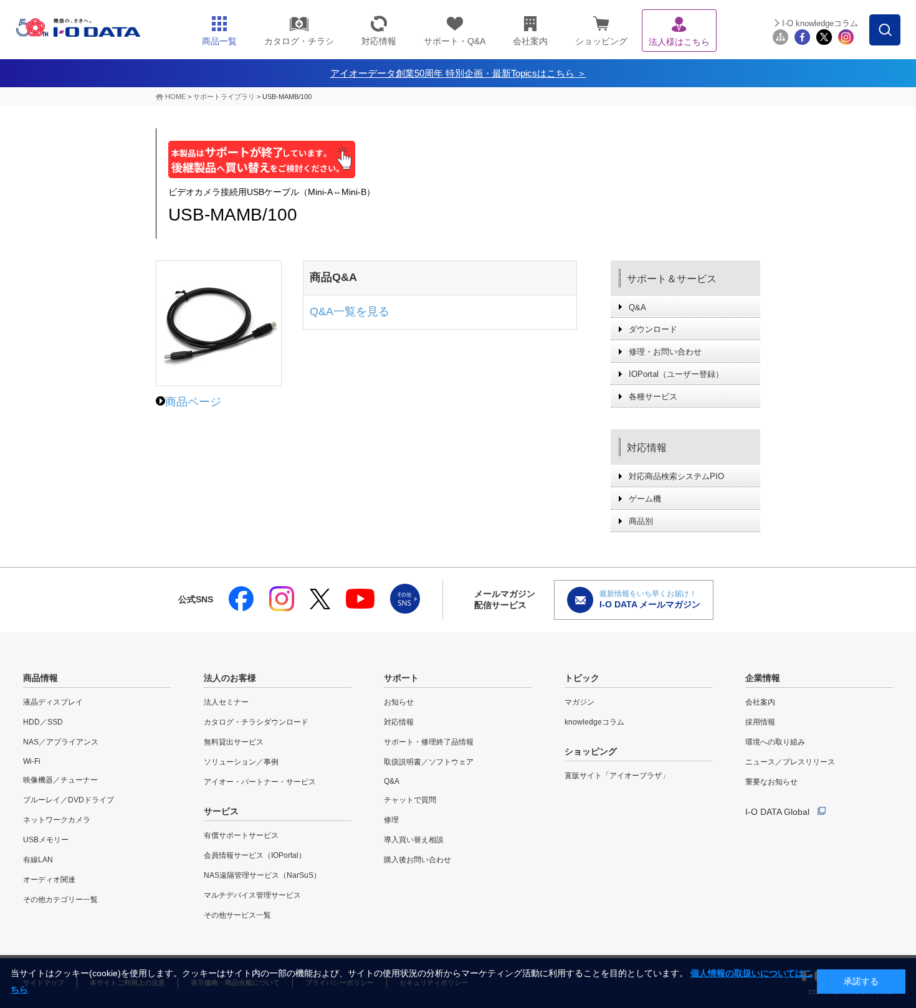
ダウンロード (653, 329)
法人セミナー (226, 702)
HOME (175, 96)
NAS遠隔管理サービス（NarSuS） (262, 875)
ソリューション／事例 (241, 762)
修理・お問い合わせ (665, 351)
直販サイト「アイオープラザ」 (617, 775)
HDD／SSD (43, 722)
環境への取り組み (775, 742)
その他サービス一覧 (237, 915)
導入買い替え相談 (414, 839)
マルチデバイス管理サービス (252, 895)
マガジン (579, 702)
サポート (401, 678)
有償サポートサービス (241, 835)
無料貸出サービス (234, 742)
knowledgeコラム (594, 722)
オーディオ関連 (49, 879)
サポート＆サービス (672, 278)
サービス (221, 811)
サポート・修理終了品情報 (429, 742)
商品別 (641, 521)
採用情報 (760, 722)
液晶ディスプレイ (53, 702)
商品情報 (40, 678)
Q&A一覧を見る (349, 311)
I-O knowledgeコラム (820, 23)
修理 (391, 819)
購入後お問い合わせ (417, 859)
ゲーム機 (645, 498)
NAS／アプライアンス (60, 742)
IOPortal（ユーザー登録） (676, 374)
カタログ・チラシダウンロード (256, 722)
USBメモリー (46, 839)
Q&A (637, 307)
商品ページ (193, 402)
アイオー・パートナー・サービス (260, 781)
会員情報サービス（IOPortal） (255, 855)
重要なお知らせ (771, 781)
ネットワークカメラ (56, 819)
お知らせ (399, 702)
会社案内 (760, 702)
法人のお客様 (230, 678)
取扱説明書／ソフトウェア (429, 762)
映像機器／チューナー (60, 780)
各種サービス (653, 396)
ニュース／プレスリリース (790, 762)
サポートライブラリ (224, 96)
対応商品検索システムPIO (676, 476)
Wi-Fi (32, 761)
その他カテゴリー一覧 (60, 899)
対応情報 (647, 447)
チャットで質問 (410, 800)
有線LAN (38, 859)
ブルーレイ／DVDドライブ (68, 800)
